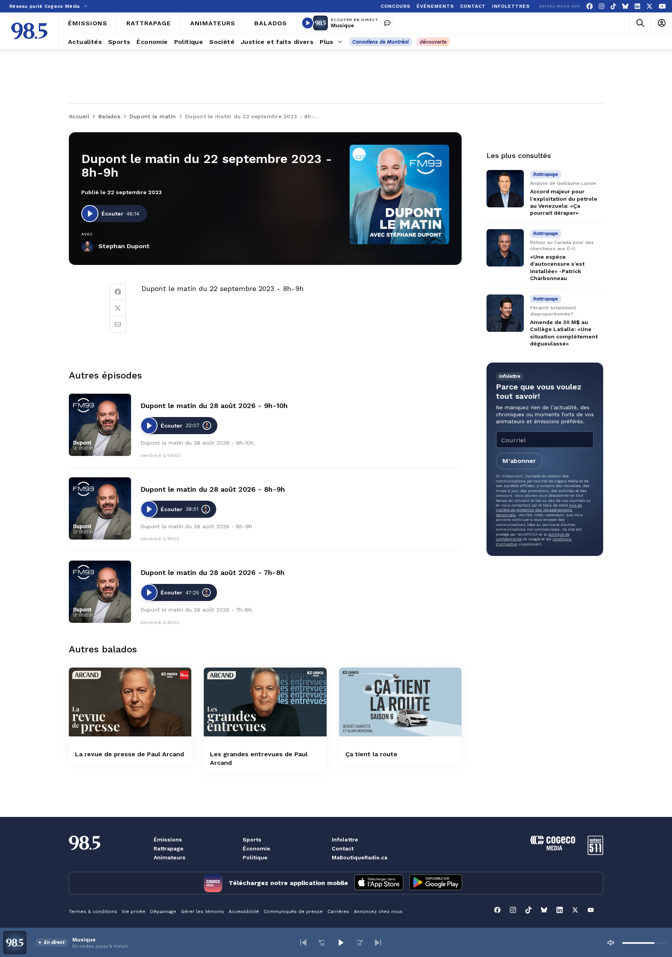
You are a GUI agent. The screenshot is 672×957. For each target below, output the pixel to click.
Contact (343, 848)
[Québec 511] (595, 853)
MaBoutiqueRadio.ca (359, 857)
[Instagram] (601, 6)
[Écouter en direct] (307, 23)
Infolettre (345, 839)
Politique (255, 857)
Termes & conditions (93, 911)
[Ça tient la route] (400, 702)
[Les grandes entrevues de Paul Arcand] (265, 702)
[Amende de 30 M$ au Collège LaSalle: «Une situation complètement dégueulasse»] (505, 313)
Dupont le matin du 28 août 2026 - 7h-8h (212, 572)
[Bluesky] (625, 6)
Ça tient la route (371, 754)
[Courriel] (118, 324)
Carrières (338, 911)
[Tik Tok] (613, 6)
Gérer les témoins (202, 911)
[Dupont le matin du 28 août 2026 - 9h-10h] (100, 425)
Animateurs (170, 857)
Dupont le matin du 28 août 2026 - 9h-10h (214, 405)
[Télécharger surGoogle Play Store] (436, 883)
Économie (256, 848)
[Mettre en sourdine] (610, 942)
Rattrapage (169, 848)
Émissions (168, 839)
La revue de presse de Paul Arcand (129, 754)
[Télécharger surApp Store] (378, 883)
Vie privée (133, 911)
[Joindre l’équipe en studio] (387, 23)
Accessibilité (244, 911)
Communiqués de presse (293, 911)
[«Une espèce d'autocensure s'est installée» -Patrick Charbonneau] (505, 247)
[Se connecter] (661, 23)
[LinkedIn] (637, 6)
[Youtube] (662, 6)
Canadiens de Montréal (380, 42)
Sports (252, 839)
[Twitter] (118, 308)
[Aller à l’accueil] (29, 31)
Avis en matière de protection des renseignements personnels (539, 510)
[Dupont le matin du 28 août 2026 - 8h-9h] (100, 508)
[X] (649, 6)
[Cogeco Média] (552, 848)
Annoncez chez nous (378, 911)
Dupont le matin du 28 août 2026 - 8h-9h (212, 489)
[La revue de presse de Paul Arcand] (130, 702)
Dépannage (163, 911)
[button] (303, 942)
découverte (433, 42)
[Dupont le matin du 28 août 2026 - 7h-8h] (100, 592)
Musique (342, 25)
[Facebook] (589, 6)
